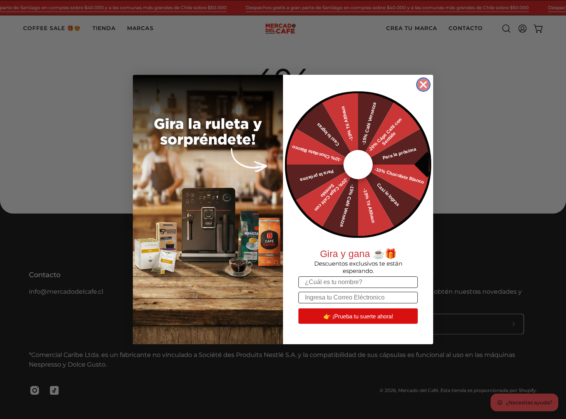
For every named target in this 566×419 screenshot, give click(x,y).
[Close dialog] (423, 84)
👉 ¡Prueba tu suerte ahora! (358, 316)
